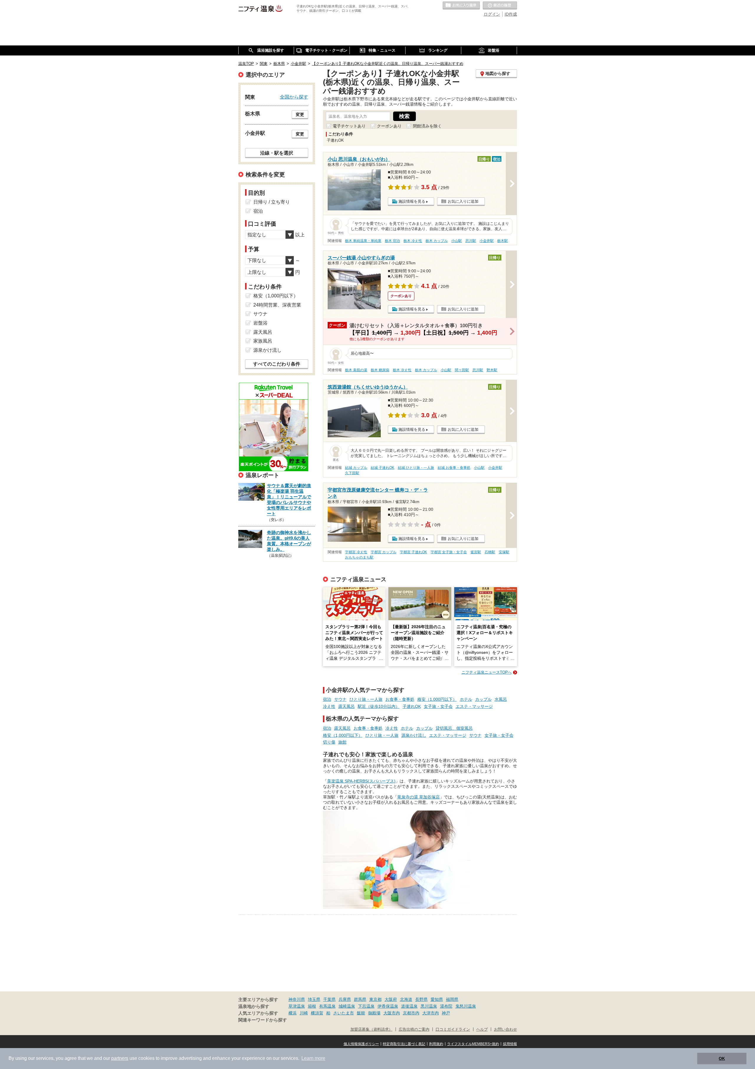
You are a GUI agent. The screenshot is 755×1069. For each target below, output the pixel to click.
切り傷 (329, 742)
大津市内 (430, 1013)
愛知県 (437, 999)
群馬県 (360, 999)
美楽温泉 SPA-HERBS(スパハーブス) (361, 781)
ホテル (466, 699)
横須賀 (317, 1013)
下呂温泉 (366, 1006)
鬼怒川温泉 (465, 1006)
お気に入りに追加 (463, 201)
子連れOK (412, 706)
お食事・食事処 (399, 699)
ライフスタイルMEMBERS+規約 (473, 1044)
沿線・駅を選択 (276, 152)
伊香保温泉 (388, 1006)
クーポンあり (389, 126)
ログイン (492, 14)
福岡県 (452, 999)
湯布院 (446, 1006)
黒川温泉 (429, 1006)
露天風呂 (346, 706)
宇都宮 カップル (383, 552)
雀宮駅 (475, 552)
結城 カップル (356, 468)
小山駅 (456, 241)
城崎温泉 (347, 1006)
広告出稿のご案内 (414, 1029)
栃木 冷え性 (412, 241)
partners (119, 1058)
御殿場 (374, 1013)
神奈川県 (296, 999)
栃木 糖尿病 (380, 370)
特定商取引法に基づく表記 (404, 1044)
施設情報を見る (411, 201)
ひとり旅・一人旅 (366, 699)
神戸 (446, 1013)
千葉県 (329, 999)
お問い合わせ (505, 1029)
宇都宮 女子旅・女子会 (449, 552)
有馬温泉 (327, 1006)
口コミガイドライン (453, 1029)
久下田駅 (352, 473)
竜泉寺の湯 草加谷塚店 (418, 797)
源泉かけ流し (413, 735)
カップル (483, 699)
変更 (300, 114)
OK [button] (722, 1058)
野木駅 (492, 370)
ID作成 (511, 14)
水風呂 (501, 699)
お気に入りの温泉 (461, 5)
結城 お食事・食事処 (454, 468)
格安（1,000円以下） (437, 699)
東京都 (375, 999)
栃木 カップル (437, 241)
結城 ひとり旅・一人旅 (416, 468)
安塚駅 (504, 552)
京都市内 (411, 1013)
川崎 (304, 1013)
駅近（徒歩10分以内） (379, 706)
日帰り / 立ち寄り (271, 201)
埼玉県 (314, 999)
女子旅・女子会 (438, 706)
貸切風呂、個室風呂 (454, 728)
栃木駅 (502, 241)
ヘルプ (482, 1029)
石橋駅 (490, 552)
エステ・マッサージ (474, 706)
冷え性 (329, 706)
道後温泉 (409, 1006)
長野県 (421, 999)
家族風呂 (262, 340)
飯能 (361, 1013)
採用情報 (510, 1044)
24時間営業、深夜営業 (277, 304)
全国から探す (294, 96)
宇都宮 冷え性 (356, 552)
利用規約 (436, 1044)
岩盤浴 (260, 322)
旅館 (342, 742)
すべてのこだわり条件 (276, 363)
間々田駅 (462, 370)
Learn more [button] (313, 1058)
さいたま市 (343, 1013)
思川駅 (470, 241)
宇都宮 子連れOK (413, 552)
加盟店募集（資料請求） (371, 1029)
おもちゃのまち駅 (359, 557)
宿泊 (327, 699)
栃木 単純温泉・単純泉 (363, 241)
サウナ (340, 699)
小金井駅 (487, 241)
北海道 (406, 999)
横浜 (292, 1013)
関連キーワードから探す (262, 1020)
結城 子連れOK (382, 468)
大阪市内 (391, 1013)
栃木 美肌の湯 (356, 370)
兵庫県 (345, 999)
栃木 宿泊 (392, 241)
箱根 (312, 1006)
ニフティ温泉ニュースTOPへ (487, 672)
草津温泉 (296, 1006)
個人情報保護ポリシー (361, 1044)
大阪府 (391, 999)
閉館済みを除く (427, 126)
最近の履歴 (500, 5)
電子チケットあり (349, 126)
